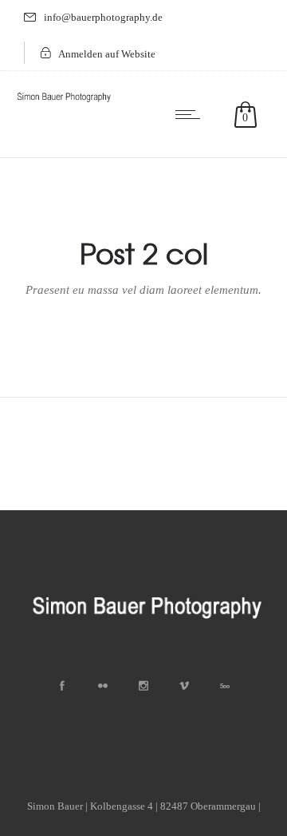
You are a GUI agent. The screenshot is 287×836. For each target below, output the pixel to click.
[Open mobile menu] (191, 114)
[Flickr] (103, 686)
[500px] (225, 686)
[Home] (64, 103)
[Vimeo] (184, 686)
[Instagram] (143, 686)
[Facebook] (62, 686)
